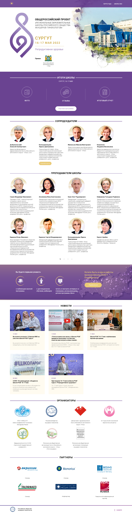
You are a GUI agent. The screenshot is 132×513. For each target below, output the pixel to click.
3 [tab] (67, 259)
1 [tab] (60, 259)
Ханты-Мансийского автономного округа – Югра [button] (48, 64)
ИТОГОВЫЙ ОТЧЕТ (105, 100)
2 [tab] (64, 259)
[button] (48, 58)
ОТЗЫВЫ (66, 101)
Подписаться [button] (93, 285)
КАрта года (107, 4)
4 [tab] (71, 259)
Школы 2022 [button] (118, 4)
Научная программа (65, 109)
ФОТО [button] (27, 100)
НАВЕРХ (119, 510)
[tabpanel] (66, 216)
